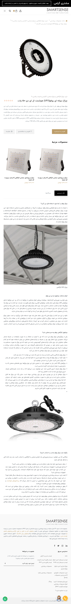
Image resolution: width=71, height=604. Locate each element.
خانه (66, 556)
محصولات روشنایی (46, 566)
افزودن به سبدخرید (59, 131)
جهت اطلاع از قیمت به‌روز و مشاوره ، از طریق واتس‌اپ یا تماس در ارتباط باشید (27, 3)
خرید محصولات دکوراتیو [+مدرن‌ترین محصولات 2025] (60, 575)
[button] (20, 11)
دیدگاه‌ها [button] (48, 193)
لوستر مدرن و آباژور (46, 556)
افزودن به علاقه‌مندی (24, 131)
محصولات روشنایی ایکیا (45, 573)
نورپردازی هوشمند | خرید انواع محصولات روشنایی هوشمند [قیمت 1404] (60, 584)
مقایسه (8, 131)
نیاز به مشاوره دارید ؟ (61, 590)
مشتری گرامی (61, 3)
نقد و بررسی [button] (61, 193)
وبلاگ (50, 582)
